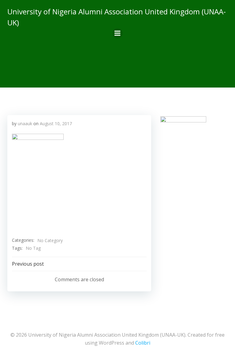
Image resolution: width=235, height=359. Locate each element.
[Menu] (117, 33)
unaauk (25, 123)
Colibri (142, 342)
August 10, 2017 (56, 123)
